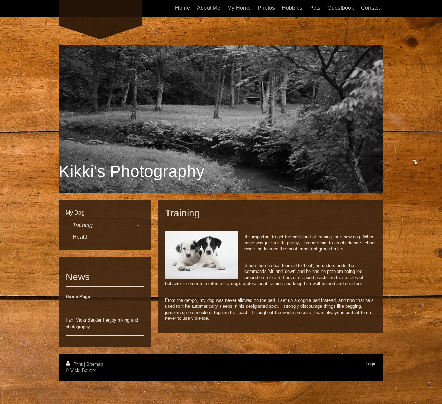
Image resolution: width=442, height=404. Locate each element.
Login (371, 363)
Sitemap (94, 364)
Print (78, 364)
